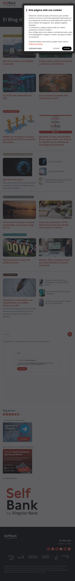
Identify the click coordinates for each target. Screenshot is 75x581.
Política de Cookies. (36, 44)
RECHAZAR (56, 48)
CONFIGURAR (35, 48)
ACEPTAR (67, 48)
